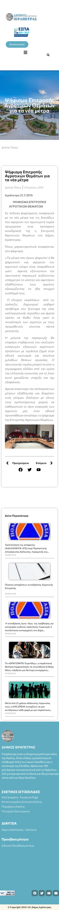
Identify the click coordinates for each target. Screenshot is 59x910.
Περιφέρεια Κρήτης (13, 806)
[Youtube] (38, 469)
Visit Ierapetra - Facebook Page (20, 797)
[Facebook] (20, 469)
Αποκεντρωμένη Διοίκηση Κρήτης (22, 801)
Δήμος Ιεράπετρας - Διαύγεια (19, 829)
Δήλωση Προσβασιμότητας (18, 845)
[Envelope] (56, 893)
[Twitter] (29, 469)
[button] (25, 52)
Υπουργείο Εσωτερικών (16, 811)
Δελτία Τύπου (10, 147)
